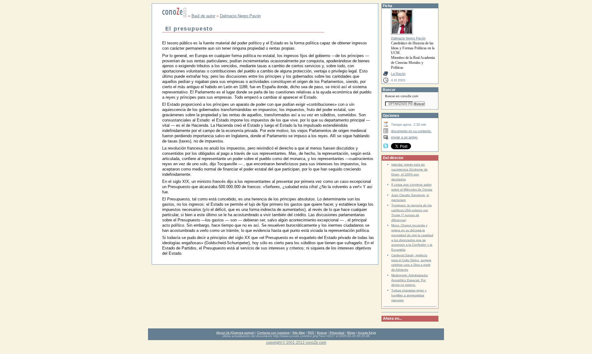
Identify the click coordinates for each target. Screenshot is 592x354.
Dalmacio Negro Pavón (240, 16)
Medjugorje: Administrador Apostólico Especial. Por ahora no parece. (409, 280)
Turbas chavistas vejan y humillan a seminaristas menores (408, 295)
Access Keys (367, 332)
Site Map (298, 332)
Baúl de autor (203, 16)
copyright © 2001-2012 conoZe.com (296, 342)
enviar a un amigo (404, 137)
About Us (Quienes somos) (235, 332)
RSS (311, 332)
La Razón (398, 74)
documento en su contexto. (411, 131)
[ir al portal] (174, 16)
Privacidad (337, 332)
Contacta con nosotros (273, 332)
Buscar (322, 332)
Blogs (351, 332)
